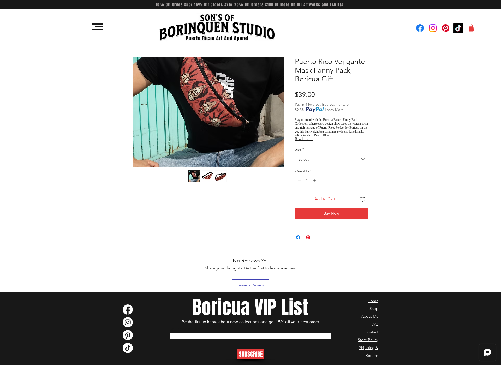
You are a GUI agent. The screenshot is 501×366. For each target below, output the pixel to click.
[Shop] (471, 28)
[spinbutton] (307, 180)
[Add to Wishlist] (362, 199)
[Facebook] (420, 28)
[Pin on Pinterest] (308, 237)
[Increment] (315, 180)
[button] (97, 26)
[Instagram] (433, 28)
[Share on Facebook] (298, 237)
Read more (304, 138)
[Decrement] (299, 180)
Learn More (334, 109)
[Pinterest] (445, 28)
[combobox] (331, 159)
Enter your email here (187, 328)
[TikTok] (458, 28)
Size (299, 149)
